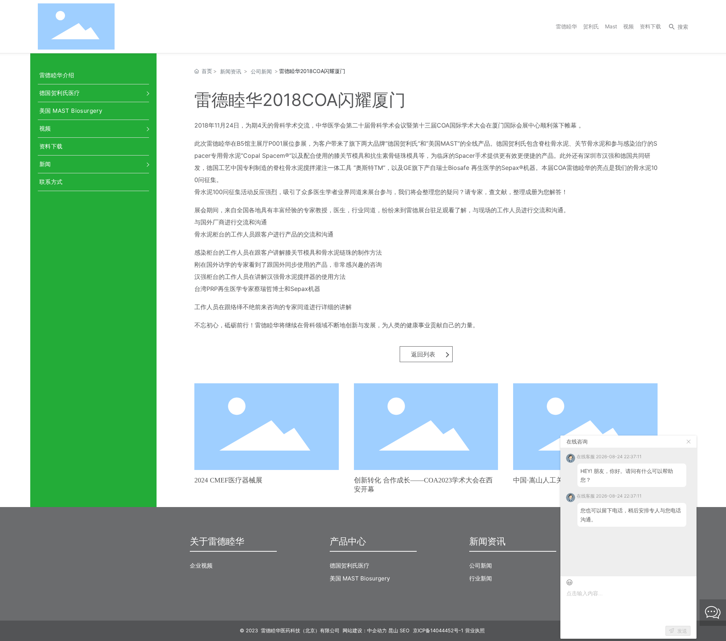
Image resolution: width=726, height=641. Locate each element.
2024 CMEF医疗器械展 (228, 480)
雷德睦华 (566, 26)
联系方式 (51, 181)
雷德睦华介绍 (56, 75)
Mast (611, 26)
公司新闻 (261, 71)
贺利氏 (591, 26)
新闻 (45, 164)
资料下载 (650, 26)
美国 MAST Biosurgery (70, 110)
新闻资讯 (230, 71)
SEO (405, 630)
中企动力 (377, 630)
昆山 (393, 630)
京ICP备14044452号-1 (438, 630)
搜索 (683, 26)
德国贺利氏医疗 (59, 92)
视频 (628, 26)
